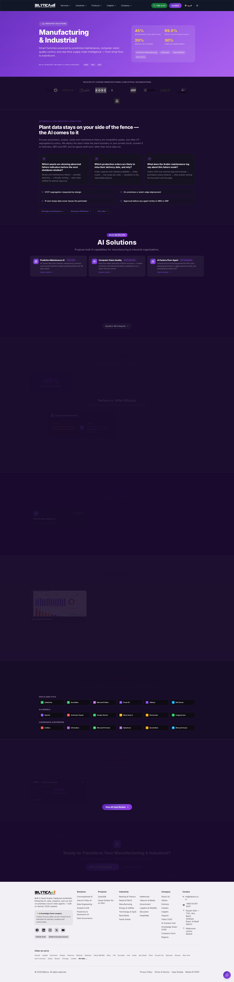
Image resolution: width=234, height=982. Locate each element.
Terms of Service (162, 972)
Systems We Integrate (115, 326)
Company (125, 5)
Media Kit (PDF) (192, 972)
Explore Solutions (133, 863)
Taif (114, 955)
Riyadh (37, 955)
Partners (165, 904)
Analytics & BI (83, 908)
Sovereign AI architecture (51, 211)
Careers (164, 908)
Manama (169, 955)
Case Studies (177, 972)
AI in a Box (102, 211)
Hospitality (144, 915)
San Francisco (40, 959)
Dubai (134, 955)
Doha (151, 955)
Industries (80, 5)
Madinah (88, 955)
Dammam (54, 955)
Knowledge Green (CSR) (169, 928)
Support (165, 915)
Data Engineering (84, 904)
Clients (164, 900)
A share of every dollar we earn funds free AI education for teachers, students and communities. (53, 917)
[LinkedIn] (43, 930)
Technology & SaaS (127, 912)
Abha (109, 955)
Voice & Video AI (84, 900)
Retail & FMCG (125, 900)
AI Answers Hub (168, 923)
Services (64, 5)
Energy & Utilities (126, 908)
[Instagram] (50, 930)
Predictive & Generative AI (83, 913)
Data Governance (84, 918)
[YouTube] (63, 930)
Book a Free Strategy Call (100, 863)
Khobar (62, 955)
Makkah (79, 955)
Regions (164, 937)
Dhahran (70, 955)
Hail (128, 955)
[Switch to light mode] (197, 5)
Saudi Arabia (125, 919)
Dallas (50, 959)
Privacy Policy (146, 972)
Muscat (178, 955)
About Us (165, 896)
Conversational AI (84, 896)
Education (144, 912)
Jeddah (45, 955)
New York (186, 955)
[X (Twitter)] (56, 930)
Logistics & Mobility (148, 908)
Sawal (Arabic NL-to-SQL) (106, 901)
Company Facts (168, 933)
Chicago (65, 959)
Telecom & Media (147, 900)
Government (145, 904)
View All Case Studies (115, 807)
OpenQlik (102, 896)
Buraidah (121, 955)
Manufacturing (125, 904)
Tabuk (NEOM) (99, 955)
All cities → (83, 959)
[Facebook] (37, 930)
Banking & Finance (127, 896)
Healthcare (144, 896)
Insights (110, 5)
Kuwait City (159, 955)
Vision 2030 (166, 919)
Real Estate (124, 915)
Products (96, 5)
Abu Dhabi (143, 955)
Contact (175, 5)
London (73, 959)
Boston (57, 959)
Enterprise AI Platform (80, 211)
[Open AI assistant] (227, 975)
